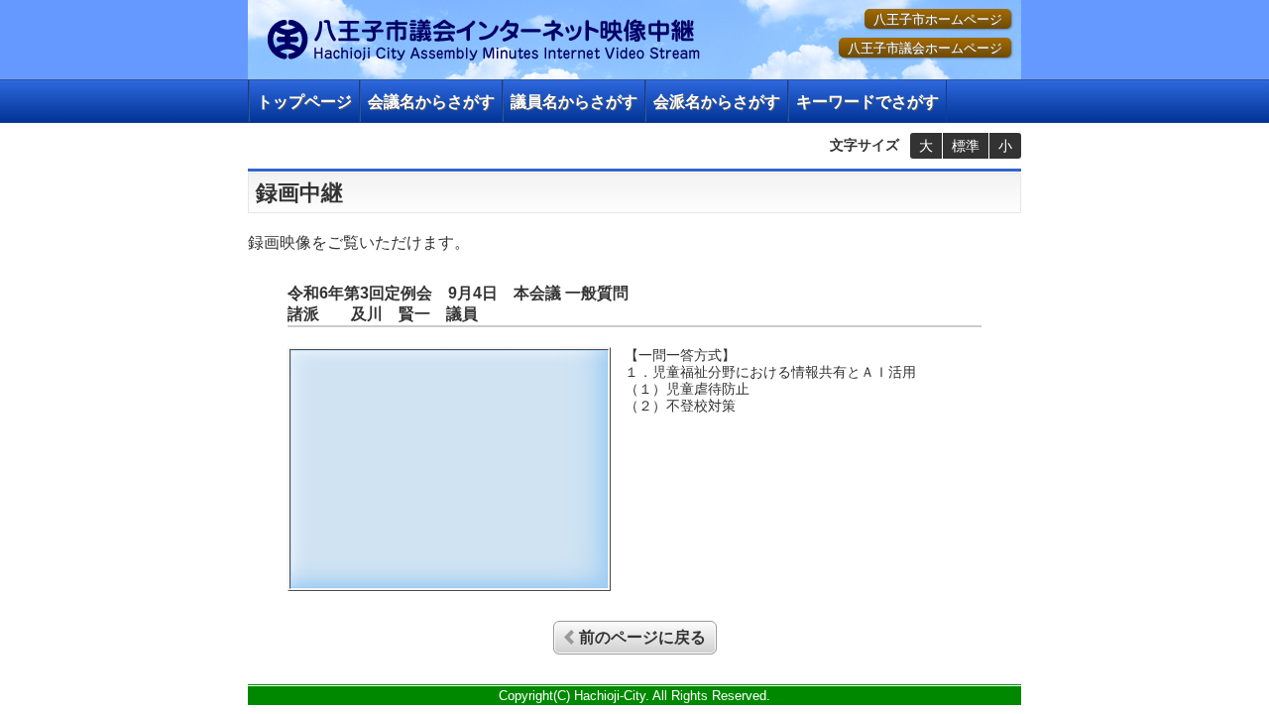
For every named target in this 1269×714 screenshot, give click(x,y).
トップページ (304, 101)
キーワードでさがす (867, 101)
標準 (966, 146)
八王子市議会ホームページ (925, 48)
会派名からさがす (716, 101)
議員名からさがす (574, 101)
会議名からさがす (431, 101)
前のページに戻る (642, 637)
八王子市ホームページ (937, 19)
